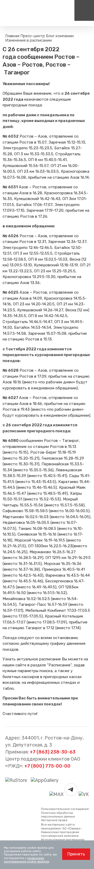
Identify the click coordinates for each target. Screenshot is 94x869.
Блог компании (60, 36)
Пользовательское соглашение (65, 809)
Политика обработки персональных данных (58, 814)
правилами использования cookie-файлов (26, 860)
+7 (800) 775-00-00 (47, 766)
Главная (12, 36)
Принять (76, 854)
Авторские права (54, 820)
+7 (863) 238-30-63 (52, 752)
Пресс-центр (32, 36)
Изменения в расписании (28, 40)
